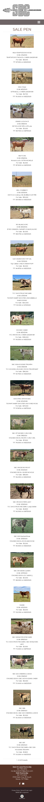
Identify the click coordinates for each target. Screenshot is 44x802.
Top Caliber (15, 263)
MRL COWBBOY (22, 190)
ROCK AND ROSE (28, 541)
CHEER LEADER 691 (30, 57)
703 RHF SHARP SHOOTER (16, 298)
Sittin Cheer (22, 87)
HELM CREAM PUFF (26, 263)
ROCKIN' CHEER (22, 330)
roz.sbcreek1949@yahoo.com (22, 771)
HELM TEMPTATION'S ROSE (22, 52)
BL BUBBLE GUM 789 (29, 195)
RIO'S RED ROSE (32, 403)
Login (30, 790)
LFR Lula (29, 126)
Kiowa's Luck (15, 160)
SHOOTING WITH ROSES (22, 399)
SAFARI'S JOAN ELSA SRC (28, 229)
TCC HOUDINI (10, 369)
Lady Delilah (32, 506)
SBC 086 (22, 708)
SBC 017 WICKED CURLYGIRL (22, 433)
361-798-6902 (22, 769)
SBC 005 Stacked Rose (22, 536)
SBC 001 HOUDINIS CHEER (28, 678)
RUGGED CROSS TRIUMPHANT (27, 369)
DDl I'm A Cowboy (14, 195)
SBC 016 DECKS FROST (22, 467)
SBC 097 (22, 742)
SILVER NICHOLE (28, 472)
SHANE (22, 605)
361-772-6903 (22, 775)
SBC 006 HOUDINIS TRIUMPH (22, 364)
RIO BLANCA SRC (22, 224)
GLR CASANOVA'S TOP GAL (22, 259)
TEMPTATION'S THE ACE (15, 57)
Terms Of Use (24, 790)
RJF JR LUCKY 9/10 (18, 126)
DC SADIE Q (28, 575)
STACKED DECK (14, 438)
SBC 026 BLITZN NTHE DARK (22, 637)
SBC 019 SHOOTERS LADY (22, 502)
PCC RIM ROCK (15, 335)
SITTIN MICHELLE (27, 160)
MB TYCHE (22, 156)
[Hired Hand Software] (22, 798)
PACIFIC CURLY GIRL (28, 438)
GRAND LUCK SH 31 (22, 121)
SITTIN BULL (15, 92)
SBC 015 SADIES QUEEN (22, 571)
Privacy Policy (16, 790)
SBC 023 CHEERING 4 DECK (22, 674)
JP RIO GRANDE (12, 229)
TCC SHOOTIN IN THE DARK (22, 293)
